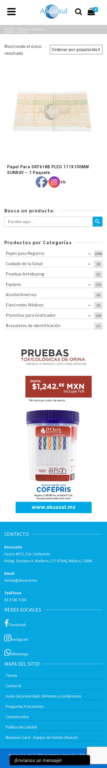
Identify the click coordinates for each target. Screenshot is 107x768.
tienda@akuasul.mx (20, 580)
